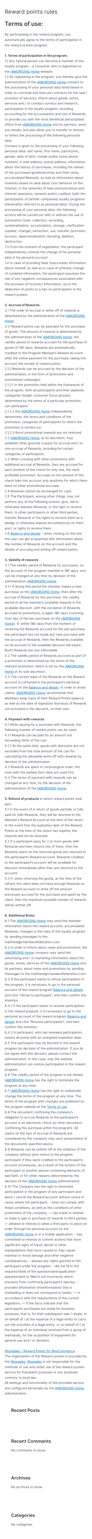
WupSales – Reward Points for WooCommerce (40, 1351)
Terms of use (57, 1107)
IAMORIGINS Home (25, 71)
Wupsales (18, 1361)
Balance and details (25, 533)
